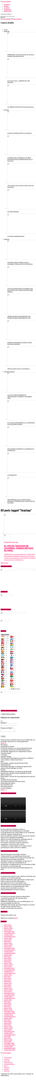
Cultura (6, 1059)
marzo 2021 (8, 1008)
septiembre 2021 (9, 998)
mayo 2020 (7, 1023)
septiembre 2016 (9, 1050)
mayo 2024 (7, 960)
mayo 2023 (7, 980)
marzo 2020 (8, 1026)
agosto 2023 (8, 975)
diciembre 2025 (9, 931)
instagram (7, 9)
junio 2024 (7, 958)
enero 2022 (7, 991)
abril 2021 (7, 1006)
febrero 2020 (8, 1028)
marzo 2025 (8, 943)
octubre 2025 (8, 935)
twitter (6, 6)
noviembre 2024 (9, 950)
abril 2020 (7, 1025)
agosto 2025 (8, 938)
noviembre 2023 (9, 970)
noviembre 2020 (9, 1013)
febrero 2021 (8, 1010)
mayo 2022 (7, 985)
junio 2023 (7, 978)
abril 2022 (7, 986)
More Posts (4, 563)
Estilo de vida (8, 1062)
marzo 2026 (8, 926)
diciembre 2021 (9, 993)
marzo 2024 (8, 963)
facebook (7, 4)
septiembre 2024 (9, 953)
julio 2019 (7, 1036)
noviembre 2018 (9, 1045)
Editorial (6, 31)
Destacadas (7, 1057)
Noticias (6, 239)
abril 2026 (7, 925)
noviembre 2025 (9, 933)
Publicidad (7, 11)
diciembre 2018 (9, 1043)
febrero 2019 (8, 1040)
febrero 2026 (8, 928)
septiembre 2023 (9, 973)
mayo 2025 (7, 940)
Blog (5, 1066)
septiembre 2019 (9, 1035)
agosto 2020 (8, 1018)
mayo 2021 (7, 1005)
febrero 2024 (8, 965)
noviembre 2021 (9, 995)
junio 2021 (7, 1003)
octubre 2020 (8, 1015)
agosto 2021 (8, 1000)
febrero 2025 (8, 945)
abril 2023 (7, 981)
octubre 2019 (8, 1033)
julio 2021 (7, 1001)
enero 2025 (7, 946)
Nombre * (4, 723)
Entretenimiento (9, 371)
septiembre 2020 (9, 1016)
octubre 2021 (8, 996)
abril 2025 (7, 941)
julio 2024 (7, 956)
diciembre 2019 (9, 1031)
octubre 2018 (8, 1046)
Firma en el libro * (7, 728)
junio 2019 (7, 1038)
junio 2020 (7, 1021)
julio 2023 (7, 976)
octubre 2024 (8, 951)
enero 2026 (8, 930)
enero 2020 (8, 1030)
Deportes (7, 1061)
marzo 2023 (8, 983)
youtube (6, 8)
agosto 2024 (8, 955)
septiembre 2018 (9, 1048)
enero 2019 (7, 1041)
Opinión (6, 110)
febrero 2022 (8, 990)
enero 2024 (8, 966)
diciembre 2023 (9, 968)
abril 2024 (7, 961)
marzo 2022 (8, 988)
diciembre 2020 (9, 1011)
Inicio (5, 29)
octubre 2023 (8, 971)
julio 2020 (7, 1020)
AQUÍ (15, 918)
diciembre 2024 (9, 948)
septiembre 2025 (9, 936)
